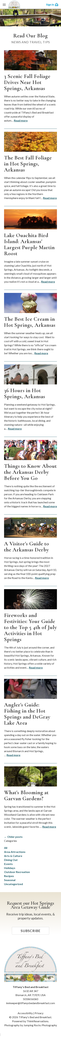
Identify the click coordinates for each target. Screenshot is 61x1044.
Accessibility (25, 1013)
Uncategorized (13, 884)
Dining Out (11, 859)
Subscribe (30, 931)
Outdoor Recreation (17, 871)
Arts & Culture (13, 855)
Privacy (39, 1013)
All (5, 847)
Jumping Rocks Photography (40, 1025)
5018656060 (30, 999)
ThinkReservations (37, 1021)
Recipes (9, 876)
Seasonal (9, 880)
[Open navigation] (4, 4)
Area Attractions (14, 851)
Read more (21, 120)
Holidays (9, 867)
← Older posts (13, 836)
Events (8, 863)
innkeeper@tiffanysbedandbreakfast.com (30, 1003)
